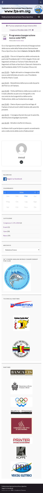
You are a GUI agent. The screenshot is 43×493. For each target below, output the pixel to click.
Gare (5, 231)
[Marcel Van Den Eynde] (21, 349)
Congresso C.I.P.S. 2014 (11, 223)
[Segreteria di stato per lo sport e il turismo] (21, 386)
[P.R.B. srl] (21, 469)
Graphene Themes (20, 490)
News (22, 40)
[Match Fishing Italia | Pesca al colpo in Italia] (21, 412)
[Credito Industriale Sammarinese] (21, 373)
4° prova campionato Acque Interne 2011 (22, 26)
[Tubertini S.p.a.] (21, 304)
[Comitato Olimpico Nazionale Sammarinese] (21, 402)
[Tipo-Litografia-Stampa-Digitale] (21, 440)
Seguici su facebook (14, 179)
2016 (21, 192)
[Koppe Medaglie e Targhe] (21, 452)
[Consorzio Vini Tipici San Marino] (21, 426)
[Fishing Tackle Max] (21, 323)
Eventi (18, 40)
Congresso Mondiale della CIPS (20, 30)
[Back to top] (38, 488)
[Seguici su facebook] (2, 1)
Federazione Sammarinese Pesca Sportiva (17, 17)
